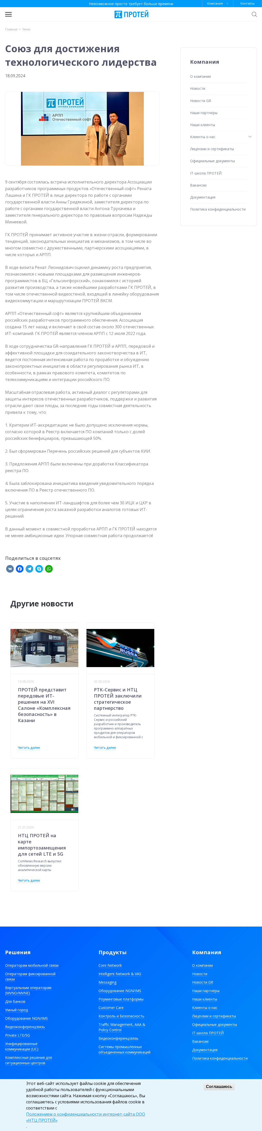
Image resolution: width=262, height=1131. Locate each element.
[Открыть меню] (8, 14)
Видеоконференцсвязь (25, 1026)
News (26, 29)
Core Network (110, 965)
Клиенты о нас (202, 136)
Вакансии (198, 185)
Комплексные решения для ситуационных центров (28, 1060)
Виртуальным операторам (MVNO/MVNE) (28, 990)
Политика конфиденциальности (218, 209)
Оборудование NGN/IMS (26, 1018)
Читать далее (29, 747)
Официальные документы (212, 160)
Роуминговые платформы (121, 999)
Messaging (107, 982)
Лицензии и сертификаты (212, 148)
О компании (200, 76)
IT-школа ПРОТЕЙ (206, 173)
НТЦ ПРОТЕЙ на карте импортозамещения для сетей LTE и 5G (42, 844)
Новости (197, 88)
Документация (202, 197)
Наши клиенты (202, 124)
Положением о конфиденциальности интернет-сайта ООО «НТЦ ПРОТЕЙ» (85, 1117)
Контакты (248, 3)
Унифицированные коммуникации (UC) (21, 1046)
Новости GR (200, 100)
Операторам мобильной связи (32, 965)
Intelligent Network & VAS (120, 973)
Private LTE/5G (17, 1035)
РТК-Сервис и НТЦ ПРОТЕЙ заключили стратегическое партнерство (118, 699)
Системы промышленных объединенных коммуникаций (124, 1049)
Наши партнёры (203, 112)
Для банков (15, 1001)
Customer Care (111, 1007)
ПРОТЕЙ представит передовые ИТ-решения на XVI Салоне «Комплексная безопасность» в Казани (44, 705)
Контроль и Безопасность (121, 1016)
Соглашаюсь (219, 1086)
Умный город (16, 1009)
